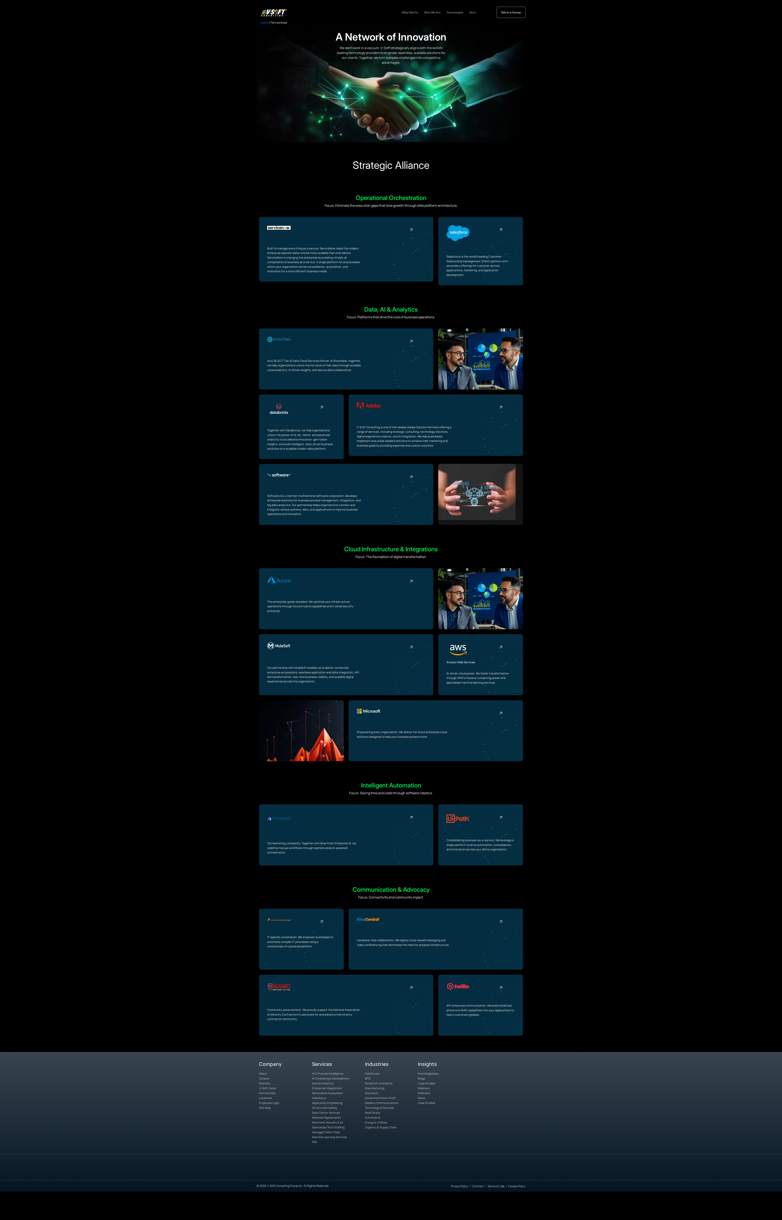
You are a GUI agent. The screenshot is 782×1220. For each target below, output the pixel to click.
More (472, 12)
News (421, 1098)
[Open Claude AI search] (261, 1172)
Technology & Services (379, 1108)
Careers (264, 1078)
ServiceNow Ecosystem (327, 1093)
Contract (478, 1186)
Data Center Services (326, 1113)
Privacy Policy (459, 1186)
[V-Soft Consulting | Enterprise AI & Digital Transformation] (278, 13)
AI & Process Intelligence (328, 1073)
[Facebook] (521, 1173)
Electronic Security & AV (327, 1122)
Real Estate (372, 1113)
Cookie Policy (516, 1186)
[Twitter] (530, 1173)
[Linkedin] (511, 1173)
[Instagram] (539, 1173)
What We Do (410, 12)
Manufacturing (374, 1088)
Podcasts (424, 1093)
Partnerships (267, 1093)
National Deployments (326, 1117)
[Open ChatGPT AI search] (242, 1172)
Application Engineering (327, 1103)
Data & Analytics (323, 1083)
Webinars (424, 1088)
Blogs (421, 1078)
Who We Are (432, 12)
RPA (314, 1142)
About (263, 1073)
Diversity (264, 1083)
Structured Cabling (324, 1108)
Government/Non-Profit (380, 1098)
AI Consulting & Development (330, 1078)
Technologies (455, 12)
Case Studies (426, 1083)
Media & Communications (381, 1103)
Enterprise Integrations (327, 1088)
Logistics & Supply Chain (380, 1127)
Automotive (372, 1117)
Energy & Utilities (376, 1122)
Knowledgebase (428, 1073)
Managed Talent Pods (326, 1132)
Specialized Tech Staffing (328, 1127)
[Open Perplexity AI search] (270, 1172)
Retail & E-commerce (378, 1083)
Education (371, 1093)
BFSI (368, 1078)
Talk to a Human (511, 12)
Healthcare (372, 1073)
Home (264, 22)
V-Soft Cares (267, 1088)
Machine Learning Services (329, 1137)
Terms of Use (496, 1186)
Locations (265, 1098)
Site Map (265, 1108)
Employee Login (269, 1103)
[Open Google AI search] (252, 1172)
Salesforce (319, 1098)
